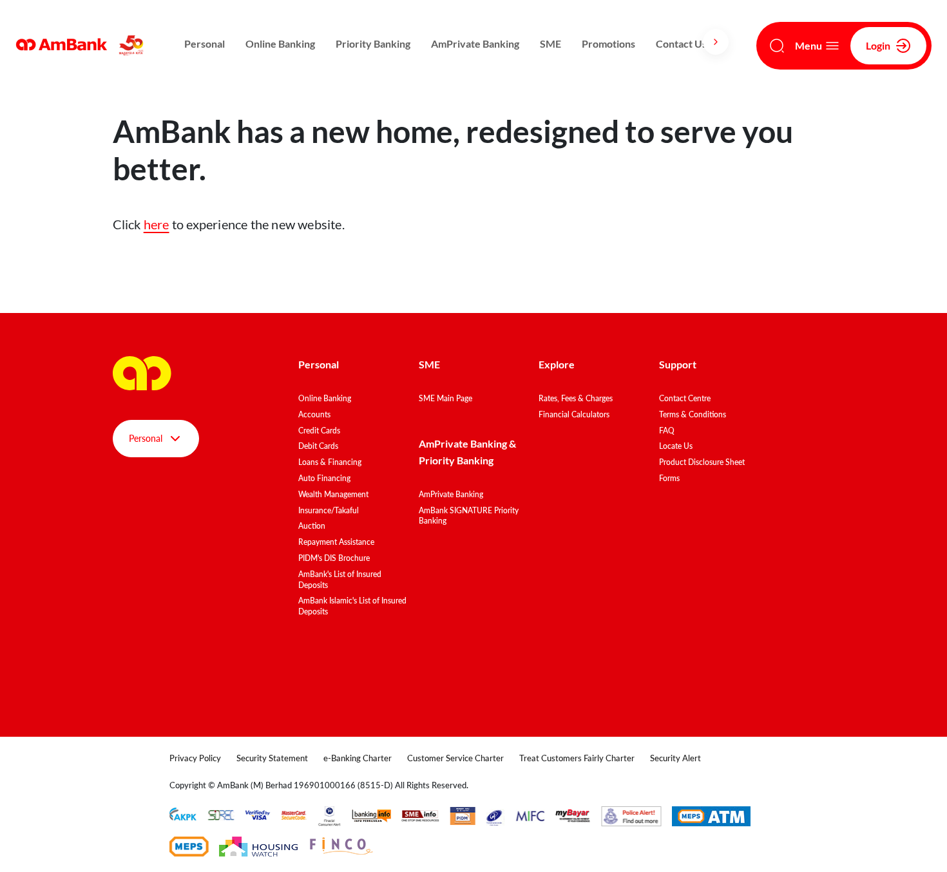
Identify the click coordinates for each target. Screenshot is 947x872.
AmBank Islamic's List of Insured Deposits (352, 606)
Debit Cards (318, 446)
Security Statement (272, 758)
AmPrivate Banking (475, 43)
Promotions (608, 43)
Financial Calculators (574, 414)
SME (550, 43)
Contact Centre (685, 398)
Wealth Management (333, 494)
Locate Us (676, 446)
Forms (669, 478)
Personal (204, 43)
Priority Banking (373, 43)
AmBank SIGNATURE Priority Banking (469, 516)
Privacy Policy (195, 758)
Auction (311, 526)
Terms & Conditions (692, 414)
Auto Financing (324, 478)
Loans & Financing (329, 462)
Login (878, 45)
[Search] (777, 45)
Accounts (314, 414)
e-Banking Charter (357, 758)
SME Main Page (445, 398)
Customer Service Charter (455, 758)
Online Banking (280, 43)
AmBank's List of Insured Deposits (339, 579)
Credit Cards (319, 430)
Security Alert (675, 758)
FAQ (666, 430)
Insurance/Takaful (328, 510)
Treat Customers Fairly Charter (577, 758)
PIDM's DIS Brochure (334, 558)
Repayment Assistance (336, 542)
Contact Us (681, 43)
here (156, 224)
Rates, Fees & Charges (576, 398)
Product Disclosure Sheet (702, 462)
